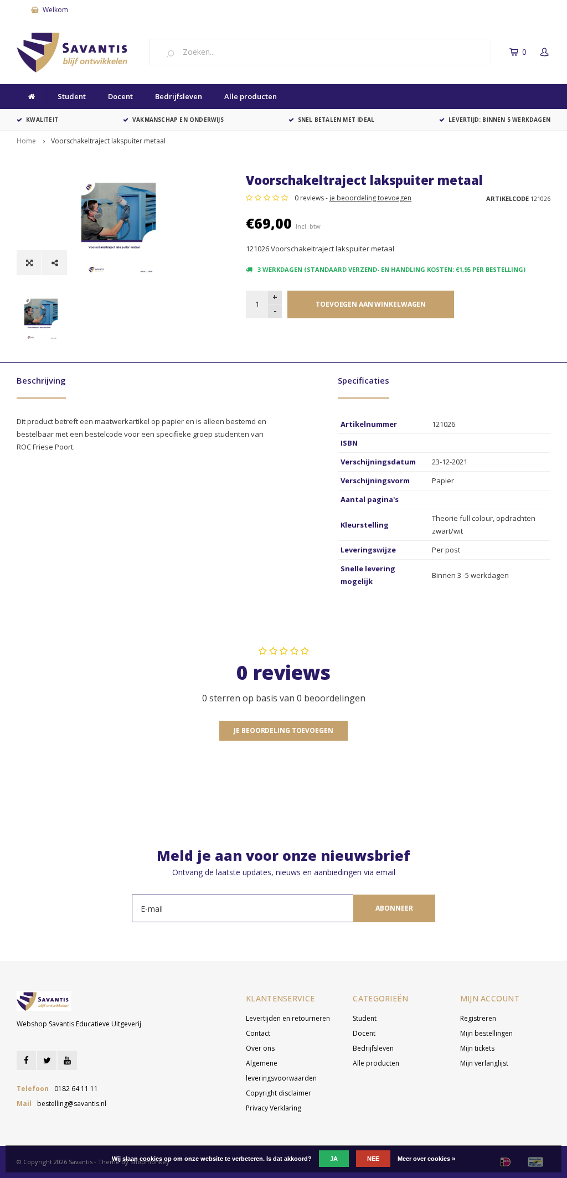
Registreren (478, 1018)
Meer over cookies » (426, 1158)
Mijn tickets (477, 1048)
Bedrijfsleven (178, 96)
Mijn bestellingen (486, 1033)
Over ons (260, 1048)
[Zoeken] (174, 53)
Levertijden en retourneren (288, 1018)
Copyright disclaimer (278, 1093)
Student (72, 96)
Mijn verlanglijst (484, 1063)
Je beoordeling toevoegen (283, 730)
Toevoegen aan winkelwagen (371, 304)
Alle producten (250, 96)
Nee (373, 1158)
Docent (120, 96)
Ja (334, 1158)
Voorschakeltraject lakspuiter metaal (108, 141)
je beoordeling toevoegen (370, 198)
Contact (258, 1033)
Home (26, 141)
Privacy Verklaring (273, 1108)
